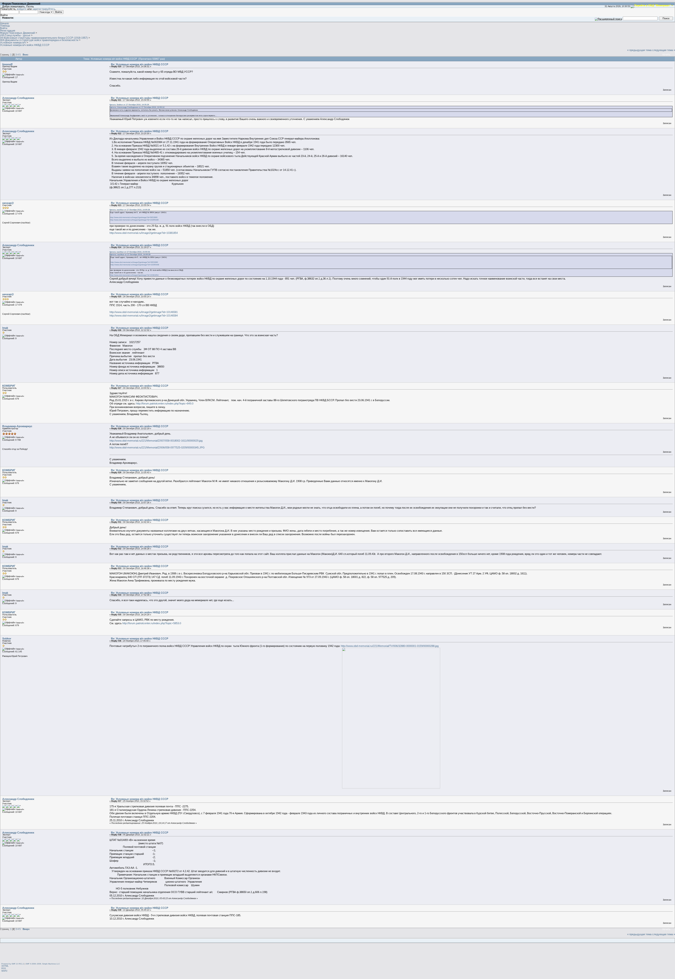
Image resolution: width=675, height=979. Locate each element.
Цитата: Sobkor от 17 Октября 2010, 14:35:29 (129, 105)
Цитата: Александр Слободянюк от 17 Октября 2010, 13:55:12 (137, 107)
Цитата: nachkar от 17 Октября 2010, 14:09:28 (130, 210)
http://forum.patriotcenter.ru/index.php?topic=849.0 (164, 403)
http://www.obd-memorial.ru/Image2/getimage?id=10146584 (144, 315)
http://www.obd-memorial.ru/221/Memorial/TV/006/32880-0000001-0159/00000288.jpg (390, 645)
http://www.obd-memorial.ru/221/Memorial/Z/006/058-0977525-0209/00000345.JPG (157, 447)
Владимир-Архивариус (17, 426)
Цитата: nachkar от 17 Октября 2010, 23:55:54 (130, 252)
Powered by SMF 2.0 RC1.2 (12, 964)
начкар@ (8, 202)
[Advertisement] (337, 953)
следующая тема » (663, 50)
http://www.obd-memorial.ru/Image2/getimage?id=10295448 (134, 220)
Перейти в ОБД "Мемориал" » (653, 5)
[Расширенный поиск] (608, 18)
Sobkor (6, 638)
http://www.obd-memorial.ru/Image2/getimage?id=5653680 (134, 217)
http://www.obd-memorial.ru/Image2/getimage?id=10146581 (144, 312)
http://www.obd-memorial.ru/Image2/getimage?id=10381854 (144, 232)
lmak (5, 327)
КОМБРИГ (8, 385)
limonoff (7, 64)
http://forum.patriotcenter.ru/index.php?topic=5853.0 (151, 623)
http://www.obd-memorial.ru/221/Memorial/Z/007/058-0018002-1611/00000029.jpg (156, 440)
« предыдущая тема (639, 50)
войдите (22, 8)
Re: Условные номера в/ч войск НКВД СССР (139, 64)
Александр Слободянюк (18, 97)
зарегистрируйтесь (43, 8)
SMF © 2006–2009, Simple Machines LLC (43, 964)
